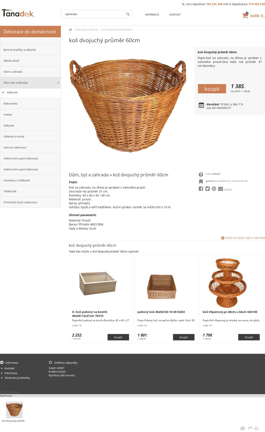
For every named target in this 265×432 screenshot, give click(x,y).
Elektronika (10, 103)
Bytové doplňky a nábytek (20, 50)
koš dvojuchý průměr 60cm (117, 29)
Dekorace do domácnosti (30, 31)
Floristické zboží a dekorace (20, 202)
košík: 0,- (256, 15)
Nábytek (12, 92)
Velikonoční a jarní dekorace (21, 158)
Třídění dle (10, 191)
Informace (152, 14)
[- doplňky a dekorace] (30, 40)
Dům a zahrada (13, 71)
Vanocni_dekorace (15, 147)
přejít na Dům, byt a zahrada (244, 238)
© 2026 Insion (9, 392)
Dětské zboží (11, 61)
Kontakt (175, 14)
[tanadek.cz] (70, 29)
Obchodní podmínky (17, 378)
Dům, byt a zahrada (87, 29)
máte (213, 174)
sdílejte (228, 189)
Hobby (8, 114)
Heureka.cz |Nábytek (17, 180)
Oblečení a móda (14, 136)
